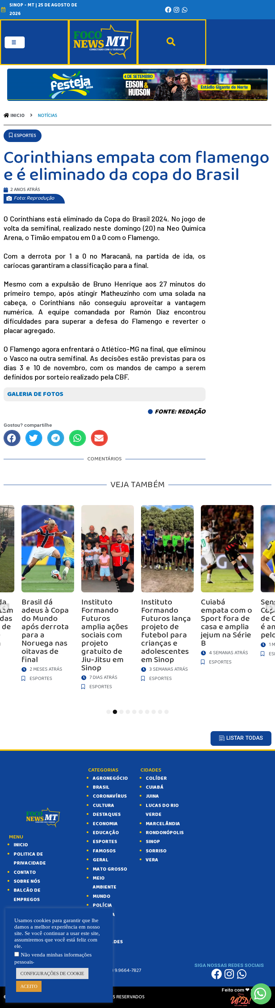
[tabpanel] (167, 595)
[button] (23, 135)
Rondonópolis (165, 833)
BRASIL (101, 787)
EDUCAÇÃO (106, 833)
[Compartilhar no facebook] (12, 438)
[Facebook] (168, 9)
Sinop (153, 842)
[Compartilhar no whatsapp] (77, 438)
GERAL (100, 860)
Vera (152, 860)
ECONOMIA (105, 824)
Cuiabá (154, 787)
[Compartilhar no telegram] (55, 438)
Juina (152, 796)
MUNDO (101, 896)
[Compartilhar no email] (99, 438)
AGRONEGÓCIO (110, 778)
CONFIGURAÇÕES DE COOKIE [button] (52, 973)
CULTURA (103, 805)
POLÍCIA (102, 905)
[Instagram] (176, 9)
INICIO (21, 845)
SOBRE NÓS (27, 881)
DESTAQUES (107, 814)
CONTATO (25, 872)
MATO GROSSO (110, 869)
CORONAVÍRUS (110, 796)
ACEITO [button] (28, 986)
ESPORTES (105, 842)
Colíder (156, 778)
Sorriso (156, 851)
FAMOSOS (104, 851)
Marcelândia (163, 824)
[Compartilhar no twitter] (33, 438)
